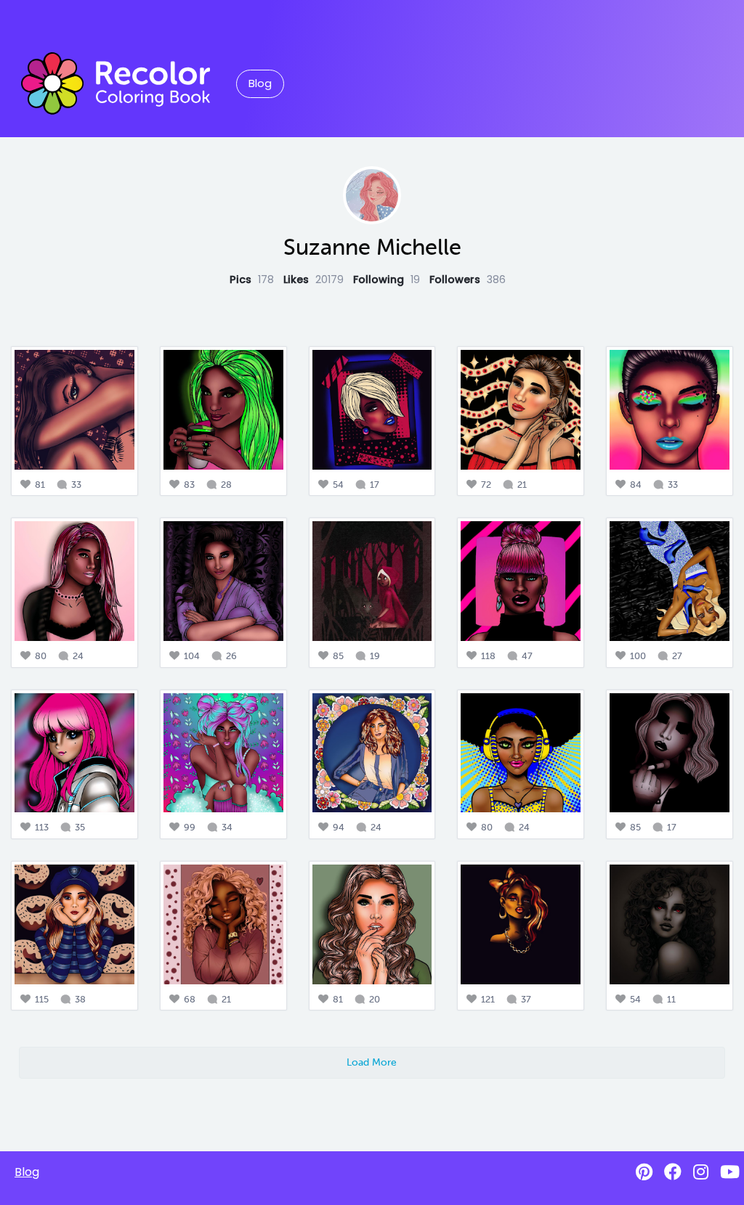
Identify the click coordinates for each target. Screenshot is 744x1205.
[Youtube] (730, 1172)
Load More (372, 1062)
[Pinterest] (644, 1172)
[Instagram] (700, 1172)
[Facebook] (673, 1172)
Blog (260, 83)
